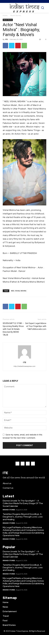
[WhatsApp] (24, 45)
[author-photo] (24, 358)
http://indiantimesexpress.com (24, 366)
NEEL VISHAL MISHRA (18, 291)
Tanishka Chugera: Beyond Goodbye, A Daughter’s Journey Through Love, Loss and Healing (23, 517)
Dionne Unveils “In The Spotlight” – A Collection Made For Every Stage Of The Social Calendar (23, 503)
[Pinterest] (18, 45)
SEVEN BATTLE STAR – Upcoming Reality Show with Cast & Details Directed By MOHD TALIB (13, 329)
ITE (6, 39)
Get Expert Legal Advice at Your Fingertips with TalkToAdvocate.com (35, 326)
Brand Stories (15, 15)
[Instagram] (22, 464)
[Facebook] (5, 45)
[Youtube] (33, 464)
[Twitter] (11, 45)
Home (5, 15)
